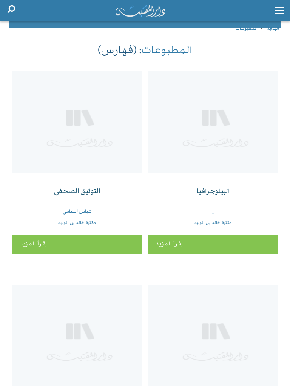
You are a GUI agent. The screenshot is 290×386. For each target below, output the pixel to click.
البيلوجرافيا (213, 192)
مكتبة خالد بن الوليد (213, 223)
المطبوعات (247, 28)
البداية (273, 28)
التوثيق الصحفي (77, 192)
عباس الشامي (77, 211)
